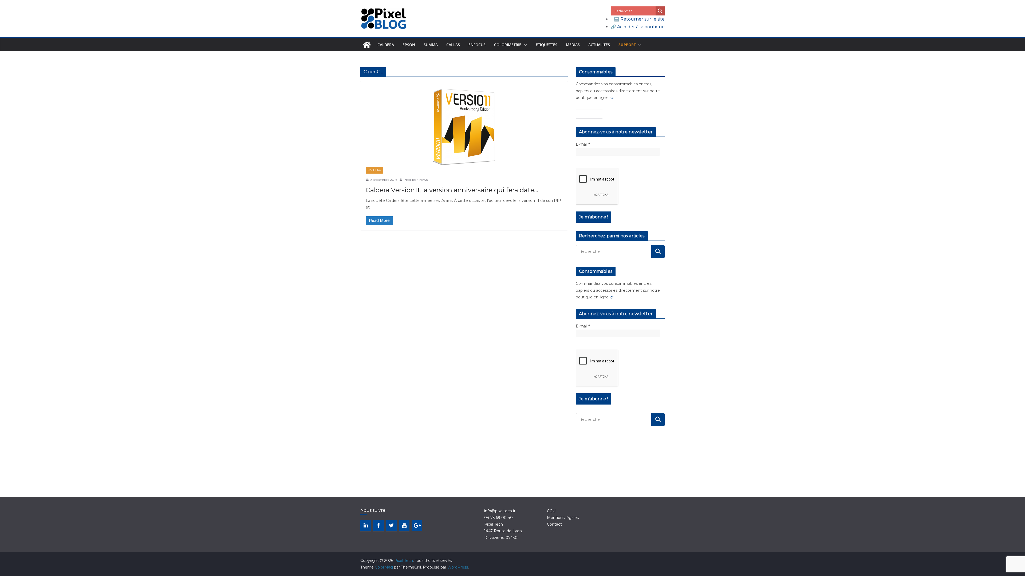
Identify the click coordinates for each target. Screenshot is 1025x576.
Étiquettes (546, 44)
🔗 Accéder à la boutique (638, 26)
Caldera (385, 44)
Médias (573, 44)
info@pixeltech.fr (499, 511)
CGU (551, 511)
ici (611, 97)
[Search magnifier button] (660, 10)
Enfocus (477, 44)
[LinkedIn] (365, 525)
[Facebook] (378, 525)
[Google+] (417, 525)
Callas (453, 44)
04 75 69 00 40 (498, 517)
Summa (431, 44)
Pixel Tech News (416, 180)
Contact (554, 524)
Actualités (599, 44)
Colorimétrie (507, 44)
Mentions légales (563, 517)
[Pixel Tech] (366, 44)
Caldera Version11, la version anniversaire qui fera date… (452, 190)
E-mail (583, 144)
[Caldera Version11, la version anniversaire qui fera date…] (464, 127)
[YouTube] (404, 525)
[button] (524, 45)
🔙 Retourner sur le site (639, 19)
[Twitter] (391, 525)
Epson (409, 44)
